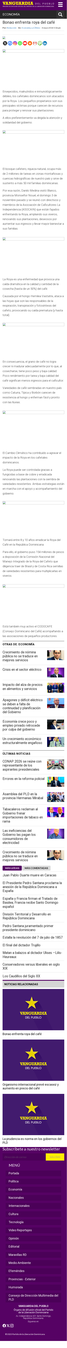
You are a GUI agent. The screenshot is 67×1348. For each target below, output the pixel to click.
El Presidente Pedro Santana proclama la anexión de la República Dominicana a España (32, 887)
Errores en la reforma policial (24, 779)
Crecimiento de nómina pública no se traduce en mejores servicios (20, 656)
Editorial (14, 1246)
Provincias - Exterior (22, 1279)
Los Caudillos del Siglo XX (21, 976)
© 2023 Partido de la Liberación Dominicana (25, 1334)
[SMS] (40, 43)
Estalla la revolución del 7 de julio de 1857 (33, 937)
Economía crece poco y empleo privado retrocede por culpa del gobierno (21, 726)
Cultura (13, 1214)
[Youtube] (25, 43)
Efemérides (17, 1271)
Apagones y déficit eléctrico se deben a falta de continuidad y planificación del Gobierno (23, 706)
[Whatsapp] (20, 43)
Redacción (11, 27)
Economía (26, 27)
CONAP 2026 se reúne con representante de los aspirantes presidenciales (22, 765)
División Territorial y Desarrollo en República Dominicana (27, 916)
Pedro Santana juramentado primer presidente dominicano (28, 928)
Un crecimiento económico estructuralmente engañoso (22, 741)
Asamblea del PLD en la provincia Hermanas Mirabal (23, 796)
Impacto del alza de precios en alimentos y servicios (22, 687)
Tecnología (16, 1222)
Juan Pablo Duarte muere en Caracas (29, 875)
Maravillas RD (18, 1255)
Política (14, 1181)
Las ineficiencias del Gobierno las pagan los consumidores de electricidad (19, 837)
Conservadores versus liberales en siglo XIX (31, 966)
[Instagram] (15, 43)
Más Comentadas (36, 868)
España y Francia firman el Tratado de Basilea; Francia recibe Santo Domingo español (30, 903)
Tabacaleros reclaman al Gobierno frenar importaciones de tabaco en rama (23, 815)
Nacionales (16, 1197)
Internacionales (19, 1206)
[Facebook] (10, 43)
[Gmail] (35, 43)
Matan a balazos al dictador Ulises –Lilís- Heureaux (32, 955)
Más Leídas (12, 868)
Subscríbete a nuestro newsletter (31, 1149)
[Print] (30, 43)
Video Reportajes (20, 1230)
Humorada (16, 1287)
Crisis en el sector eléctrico (22, 670)
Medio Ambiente (20, 1263)
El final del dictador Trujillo (21, 945)
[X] (5, 43)
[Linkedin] (45, 43)
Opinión (14, 1238)
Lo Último (35, 27)
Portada (14, 1173)
